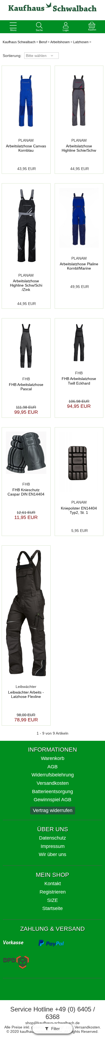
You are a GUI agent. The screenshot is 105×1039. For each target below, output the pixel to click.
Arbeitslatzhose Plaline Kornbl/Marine (79, 266)
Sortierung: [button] (12, 55)
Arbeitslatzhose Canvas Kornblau (26, 148)
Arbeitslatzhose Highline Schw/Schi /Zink (26, 285)
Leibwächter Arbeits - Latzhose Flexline (26, 694)
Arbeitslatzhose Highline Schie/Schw (79, 148)
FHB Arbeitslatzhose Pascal (26, 386)
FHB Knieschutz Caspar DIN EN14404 (26, 492)
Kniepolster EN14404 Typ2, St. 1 (79, 510)
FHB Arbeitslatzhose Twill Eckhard (79, 380)
